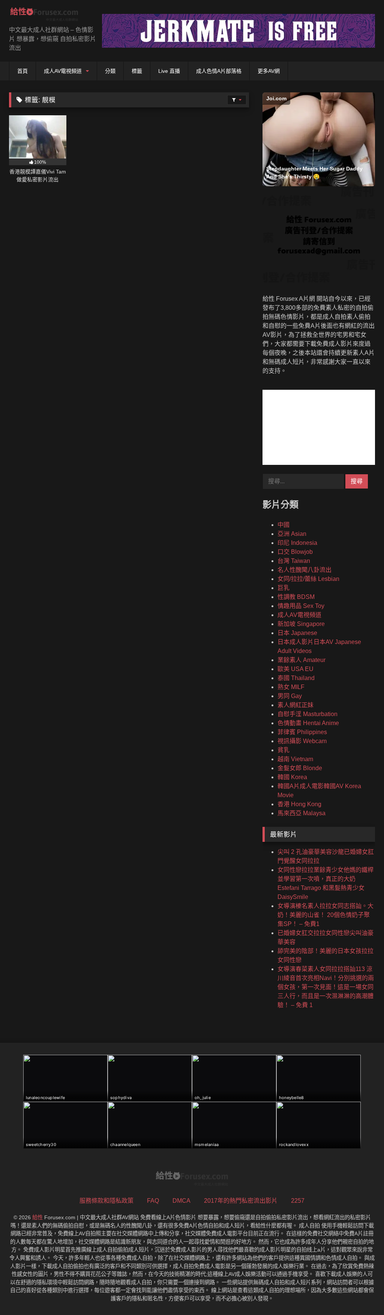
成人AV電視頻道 (63, 71)
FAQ (153, 1200)
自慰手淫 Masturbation (308, 714)
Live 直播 (169, 71)
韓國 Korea (292, 777)
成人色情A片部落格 (219, 71)
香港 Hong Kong (299, 804)
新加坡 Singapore (301, 624)
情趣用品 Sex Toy (301, 606)
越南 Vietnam (295, 759)
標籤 (137, 71)
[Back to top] (360, 1292)
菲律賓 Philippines (302, 732)
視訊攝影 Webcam (302, 741)
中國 (284, 525)
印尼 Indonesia (297, 543)
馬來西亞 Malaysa (302, 813)
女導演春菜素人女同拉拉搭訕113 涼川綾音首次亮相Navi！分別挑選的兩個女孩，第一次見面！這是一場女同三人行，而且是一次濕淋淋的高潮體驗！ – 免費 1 (326, 987)
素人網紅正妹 (296, 705)
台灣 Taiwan (294, 561)
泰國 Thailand (296, 678)
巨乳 (284, 588)
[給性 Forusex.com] (48, 16)
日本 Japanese (297, 633)
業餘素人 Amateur (302, 660)
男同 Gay (290, 696)
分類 (110, 71)
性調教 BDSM (296, 597)
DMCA (181, 1200)
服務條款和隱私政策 (107, 1200)
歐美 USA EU (296, 669)
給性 (37, 1217)
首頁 (22, 71)
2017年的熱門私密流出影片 (241, 1200)
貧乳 (284, 750)
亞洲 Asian (292, 534)
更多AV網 (269, 71)
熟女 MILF (291, 687)
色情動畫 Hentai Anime (308, 723)
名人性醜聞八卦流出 (305, 570)
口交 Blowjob (295, 552)
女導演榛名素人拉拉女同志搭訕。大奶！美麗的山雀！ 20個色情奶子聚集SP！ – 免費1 (326, 915)
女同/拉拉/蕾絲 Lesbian (308, 579)
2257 (297, 1200)
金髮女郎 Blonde (300, 768)
